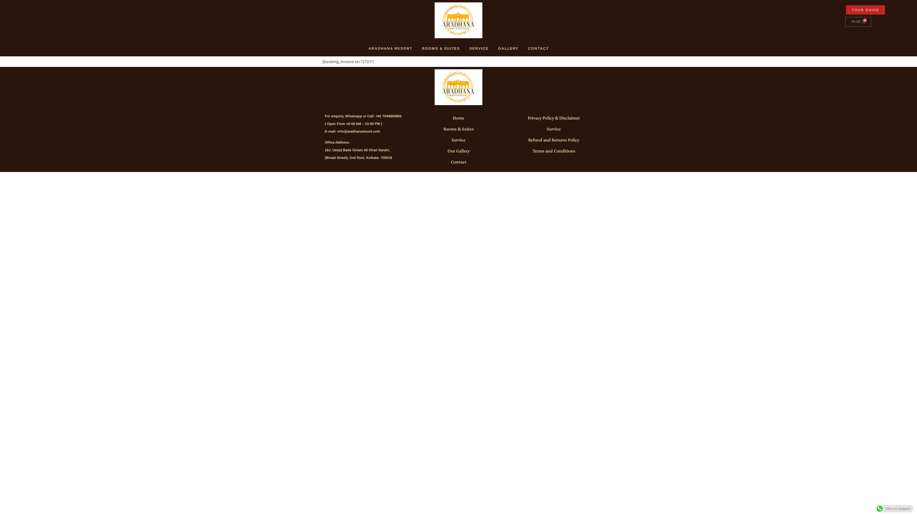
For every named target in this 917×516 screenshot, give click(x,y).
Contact (538, 48)
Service (479, 48)
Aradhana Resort (390, 48)
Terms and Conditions (554, 150)
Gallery (508, 48)
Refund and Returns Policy (553, 139)
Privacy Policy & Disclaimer (554, 117)
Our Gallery (459, 150)
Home (458, 117)
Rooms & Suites (441, 48)
